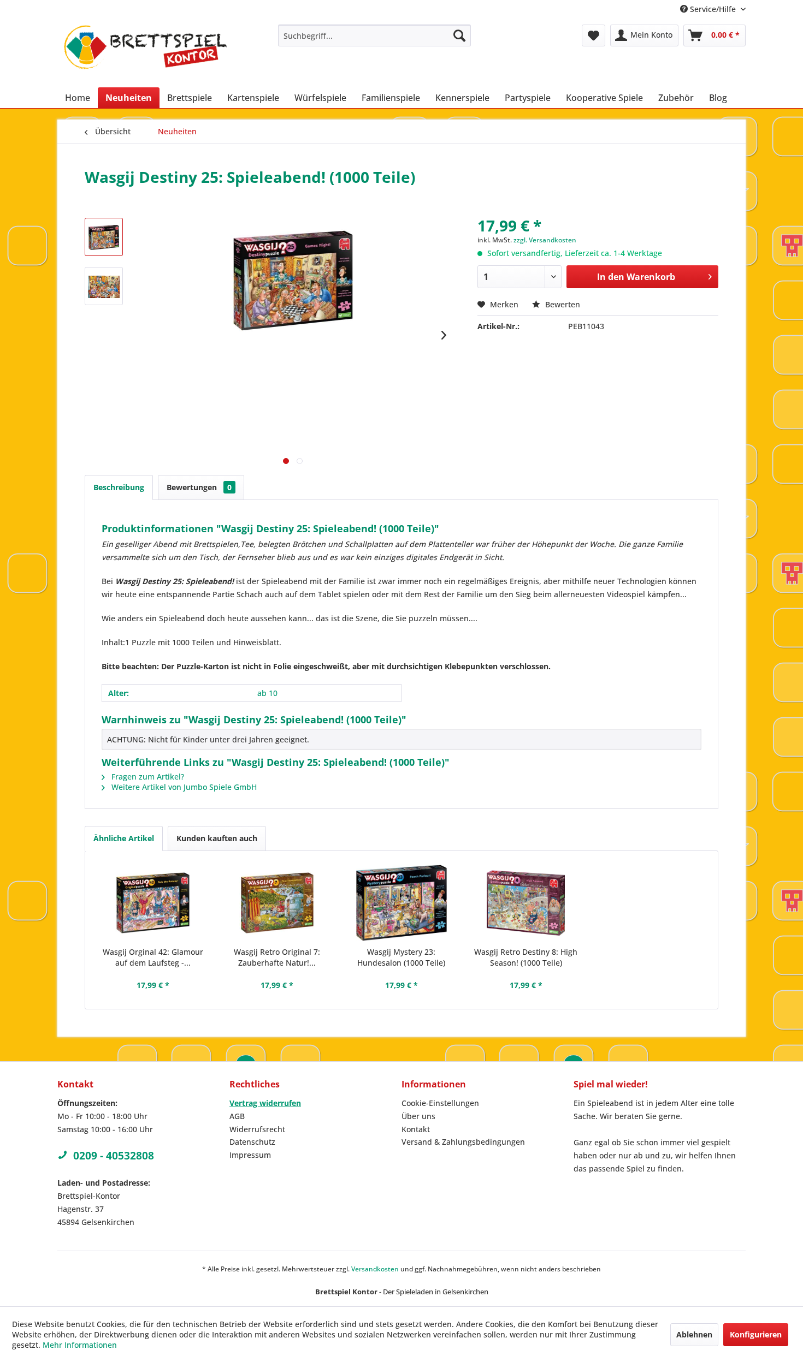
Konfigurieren (756, 1334)
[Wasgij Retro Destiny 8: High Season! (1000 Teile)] (526, 903)
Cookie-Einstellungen (440, 1103)
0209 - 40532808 (113, 1156)
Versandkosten (375, 1269)
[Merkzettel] (593, 35)
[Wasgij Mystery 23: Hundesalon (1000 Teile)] (401, 903)
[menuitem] (374, 35)
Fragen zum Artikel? (146, 776)
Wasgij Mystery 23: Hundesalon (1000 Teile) (401, 957)
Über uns (418, 1116)
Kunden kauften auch (216, 838)
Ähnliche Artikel (123, 838)
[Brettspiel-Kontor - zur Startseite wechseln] (145, 53)
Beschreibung (118, 487)
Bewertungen (199, 487)
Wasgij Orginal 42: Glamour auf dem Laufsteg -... (153, 957)
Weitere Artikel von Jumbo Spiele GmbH (183, 787)
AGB (237, 1116)
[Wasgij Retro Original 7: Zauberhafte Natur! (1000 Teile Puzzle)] (277, 903)
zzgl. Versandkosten (544, 240)
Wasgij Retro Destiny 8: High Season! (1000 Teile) (525, 957)
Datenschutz (252, 1142)
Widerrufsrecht (257, 1129)
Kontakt (416, 1129)
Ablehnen (694, 1334)
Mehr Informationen (80, 1345)
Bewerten (561, 304)
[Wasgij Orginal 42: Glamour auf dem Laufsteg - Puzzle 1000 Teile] (153, 903)
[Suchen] (459, 35)
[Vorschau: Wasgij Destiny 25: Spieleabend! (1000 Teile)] (104, 237)
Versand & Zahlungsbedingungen (463, 1142)
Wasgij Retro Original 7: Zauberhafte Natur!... (277, 957)
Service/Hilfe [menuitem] (713, 9)
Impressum (250, 1155)
